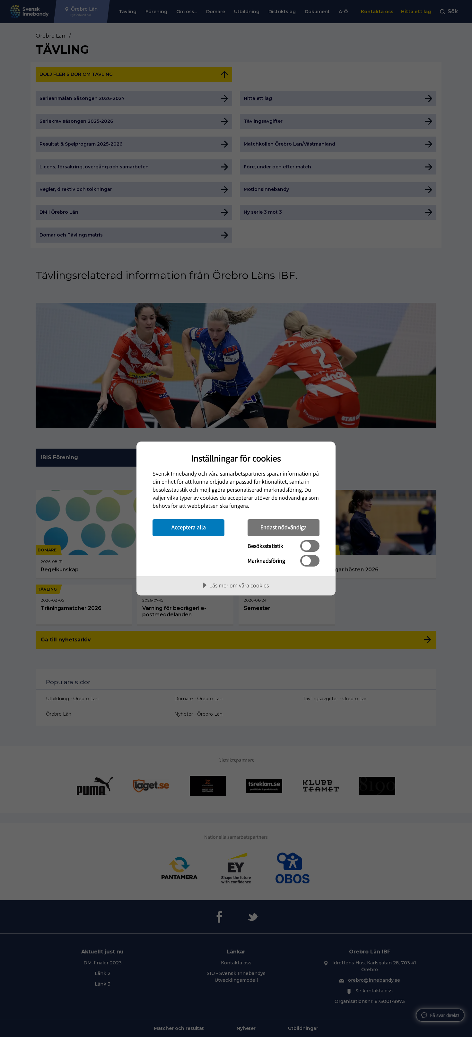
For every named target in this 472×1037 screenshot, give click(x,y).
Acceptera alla (188, 527)
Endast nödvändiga (283, 527)
